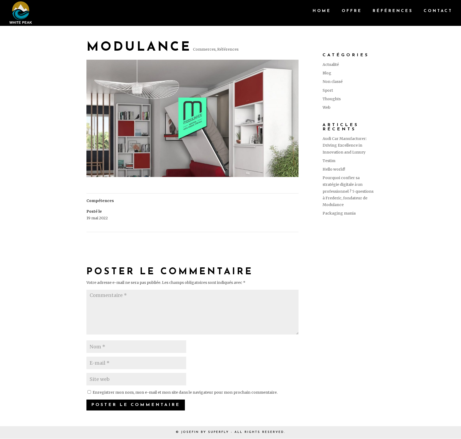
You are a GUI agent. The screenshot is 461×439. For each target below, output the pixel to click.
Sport (328, 90)
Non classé (333, 81)
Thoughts (332, 98)
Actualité (331, 64)
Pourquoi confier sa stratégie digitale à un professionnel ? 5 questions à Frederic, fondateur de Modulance (348, 191)
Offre (352, 11)
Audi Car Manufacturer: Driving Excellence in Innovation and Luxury (345, 145)
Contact (438, 11)
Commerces (204, 49)
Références (393, 11)
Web (327, 107)
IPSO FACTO (100, 239)
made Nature (284, 239)
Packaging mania (339, 213)
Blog (327, 73)
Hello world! (334, 169)
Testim (329, 160)
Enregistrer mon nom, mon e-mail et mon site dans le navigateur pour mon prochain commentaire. (185, 392)
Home (322, 11)
